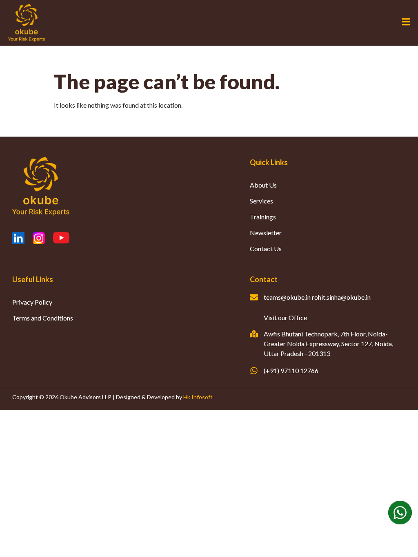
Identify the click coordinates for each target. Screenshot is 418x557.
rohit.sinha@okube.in (341, 297)
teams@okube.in (287, 297)
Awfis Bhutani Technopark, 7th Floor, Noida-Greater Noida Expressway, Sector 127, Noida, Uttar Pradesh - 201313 (328, 343)
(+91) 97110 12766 (291, 370)
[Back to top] (399, 538)
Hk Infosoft (198, 396)
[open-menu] (406, 23)
